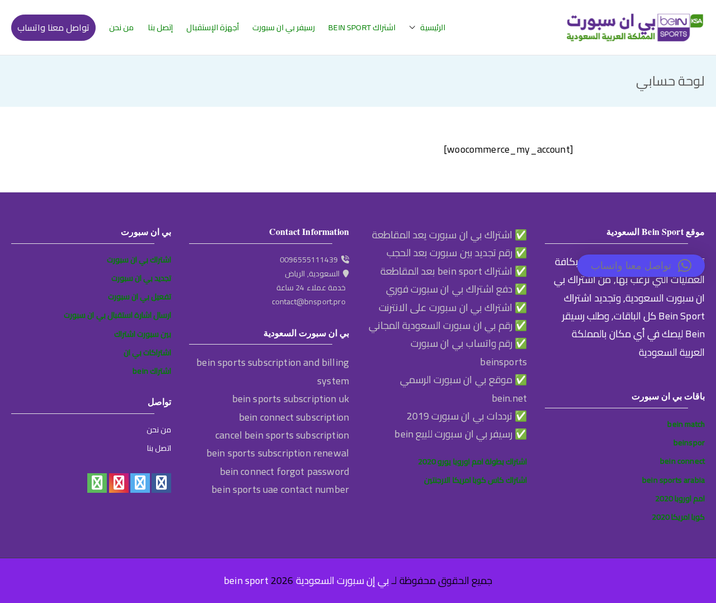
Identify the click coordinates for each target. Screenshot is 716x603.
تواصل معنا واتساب (53, 27)
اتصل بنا (159, 448)
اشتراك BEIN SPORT (361, 27)
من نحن (121, 27)
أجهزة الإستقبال (212, 27)
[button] (414, 27)
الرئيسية (432, 27)
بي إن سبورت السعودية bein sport (306, 580)
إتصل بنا (160, 27)
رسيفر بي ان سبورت (283, 27)
